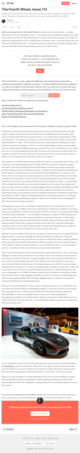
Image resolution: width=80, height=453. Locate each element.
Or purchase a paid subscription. (40, 419)
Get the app (50, 443)
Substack (30, 449)
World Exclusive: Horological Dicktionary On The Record (24, 111)
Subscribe (65, 3)
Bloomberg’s (9, 366)
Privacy (37, 438)
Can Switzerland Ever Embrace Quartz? (17, 108)
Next (72, 429)
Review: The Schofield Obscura (14, 116)
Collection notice (52, 438)
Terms (43, 438)
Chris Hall (10, 20)
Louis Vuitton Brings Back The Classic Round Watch (23, 114)
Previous (9, 429)
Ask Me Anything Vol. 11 (12, 105)
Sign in (74, 3)
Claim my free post (40, 413)
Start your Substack (34, 443)
